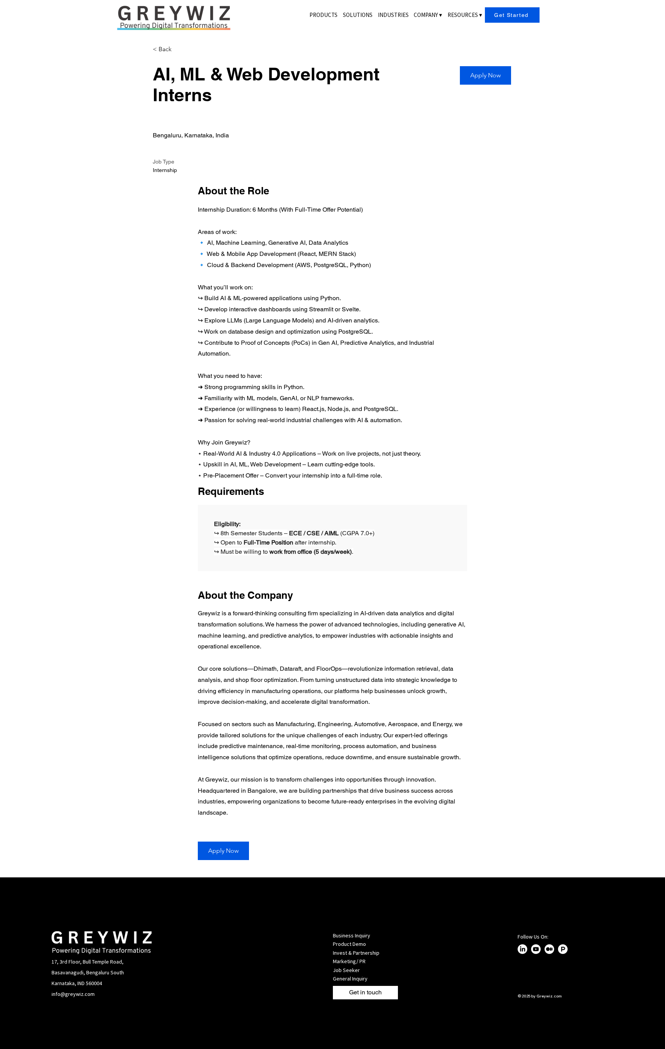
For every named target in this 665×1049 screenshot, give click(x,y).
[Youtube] (536, 949)
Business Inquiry (351, 935)
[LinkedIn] (522, 949)
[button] (428, 14)
